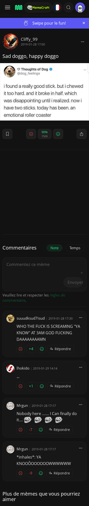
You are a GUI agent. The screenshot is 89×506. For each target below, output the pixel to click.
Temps (74, 247)
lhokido (23, 368)
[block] (83, 41)
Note (54, 247)
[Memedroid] (18, 7)
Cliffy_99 (29, 39)
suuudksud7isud (31, 318)
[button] (68, 7)
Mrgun (22, 405)
